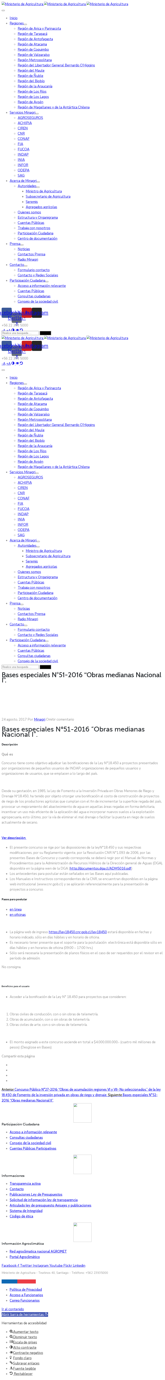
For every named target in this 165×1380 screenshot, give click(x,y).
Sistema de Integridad (26, 1211)
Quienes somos (29, 212)
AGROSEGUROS (30, 117)
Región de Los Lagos (33, 96)
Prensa (15, 243)
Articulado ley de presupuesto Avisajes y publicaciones (50, 1205)
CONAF (24, 138)
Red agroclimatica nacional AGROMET (38, 1251)
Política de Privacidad (26, 1290)
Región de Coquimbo (33, 49)
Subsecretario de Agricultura (48, 196)
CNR (21, 133)
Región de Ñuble (30, 75)
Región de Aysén (30, 102)
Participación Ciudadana (35, 233)
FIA (20, 144)
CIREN (23, 128)
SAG (21, 175)
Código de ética (21, 1216)
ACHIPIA (25, 123)
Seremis (32, 201)
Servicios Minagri (22, 112)
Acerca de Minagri (23, 180)
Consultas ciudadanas (34, 296)
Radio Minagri (28, 259)
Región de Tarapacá (32, 33)
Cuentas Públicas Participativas (33, 1148)
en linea (16, 909)
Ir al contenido (13, 1309)
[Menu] (25, 24)
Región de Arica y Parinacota (39, 28)
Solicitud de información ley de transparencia (44, 1200)
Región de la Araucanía (35, 86)
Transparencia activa (25, 1184)
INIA (21, 159)
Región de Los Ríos (32, 91)
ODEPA (23, 170)
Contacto (17, 264)
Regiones (17, 23)
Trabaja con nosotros (34, 228)
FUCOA (23, 149)
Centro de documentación (37, 238)
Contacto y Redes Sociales (38, 275)
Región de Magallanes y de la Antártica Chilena (54, 107)
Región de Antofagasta (35, 39)
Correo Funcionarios (25, 1300)
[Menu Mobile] (3, 10)
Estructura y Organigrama (38, 217)
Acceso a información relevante (42, 285)
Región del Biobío (31, 81)
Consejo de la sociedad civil (38, 301)
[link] (3, 363)
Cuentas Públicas (31, 222)
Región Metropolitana (35, 60)
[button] (25, 1314)
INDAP (23, 154)
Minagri (39, 719)
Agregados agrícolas (41, 207)
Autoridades (27, 186)
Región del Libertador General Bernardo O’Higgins (56, 65)
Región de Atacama (32, 44)
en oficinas (18, 914)
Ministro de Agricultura (44, 191)
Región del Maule (31, 70)
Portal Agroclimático (25, 1257)
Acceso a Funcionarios (26, 1295)
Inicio (14, 18)
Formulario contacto (34, 270)
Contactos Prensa (31, 254)
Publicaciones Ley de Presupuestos (36, 1194)
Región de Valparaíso (34, 54)
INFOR (23, 165)
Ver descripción (14, 838)
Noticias (24, 249)
